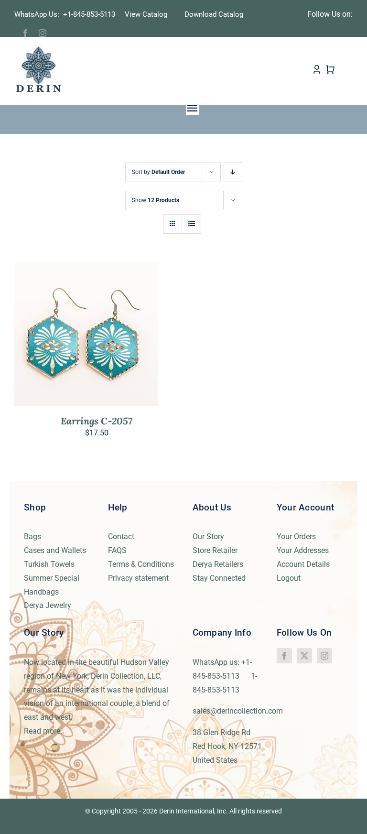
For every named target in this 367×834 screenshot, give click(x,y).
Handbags (41, 591)
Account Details (303, 564)
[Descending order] (233, 172)
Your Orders (296, 536)
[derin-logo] (38, 49)
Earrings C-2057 (96, 421)
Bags (32, 536)
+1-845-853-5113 (92, 14)
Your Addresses (303, 550)
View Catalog (146, 14)
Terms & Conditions (141, 564)
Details (114, 336)
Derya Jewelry (47, 605)
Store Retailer (215, 550)
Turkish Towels (49, 564)
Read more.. (44, 731)
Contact (121, 536)
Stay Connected (219, 578)
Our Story (208, 536)
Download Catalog (213, 14)
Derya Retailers (218, 564)
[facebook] (25, 33)
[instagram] (42, 33)
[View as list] (191, 224)
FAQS (117, 550)
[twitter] (304, 655)
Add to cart (65, 336)
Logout (289, 578)
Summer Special (51, 578)
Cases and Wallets (55, 550)
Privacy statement (138, 578)
